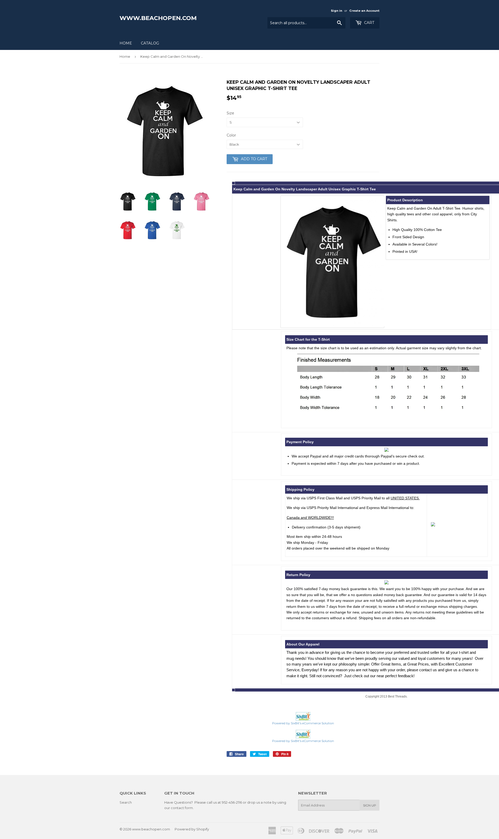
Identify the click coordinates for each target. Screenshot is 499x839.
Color (231, 135)
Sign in (336, 10)
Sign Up (369, 805)
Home (126, 43)
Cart (368, 22)
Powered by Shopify (192, 829)
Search (126, 802)
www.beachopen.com (158, 18)
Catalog (150, 43)
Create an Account (364, 10)
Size (230, 113)
